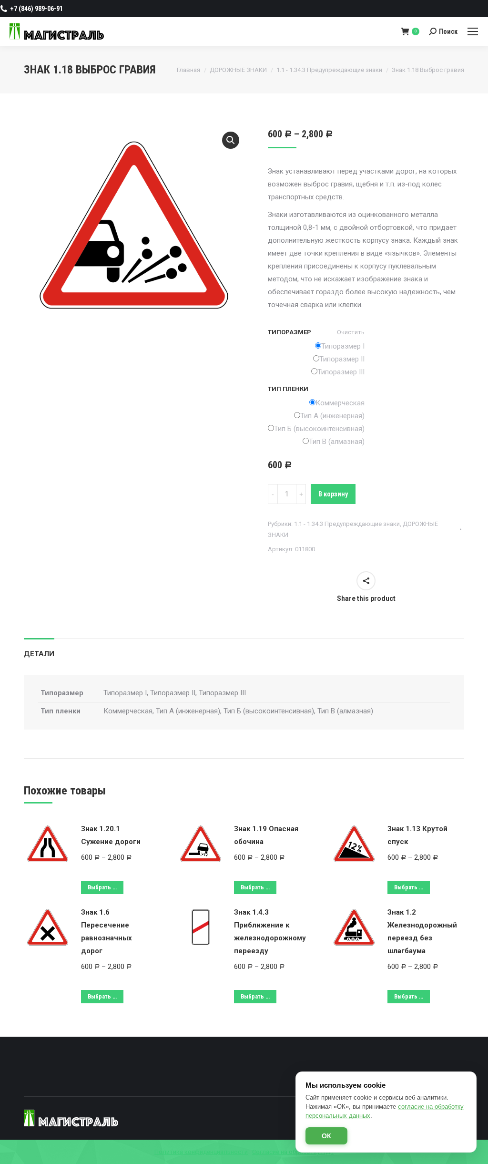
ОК (326, 1136)
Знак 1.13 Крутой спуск (417, 835)
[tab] (39, 649)
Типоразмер (289, 332)
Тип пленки (288, 388)
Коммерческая (340, 403)
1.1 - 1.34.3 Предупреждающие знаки (347, 523)
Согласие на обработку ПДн (293, 1151)
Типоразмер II (342, 359)
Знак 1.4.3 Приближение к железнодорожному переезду (270, 931)
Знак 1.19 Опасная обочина (266, 835)
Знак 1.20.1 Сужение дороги (111, 835)
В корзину (333, 494)
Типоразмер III (341, 372)
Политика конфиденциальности (201, 1151)
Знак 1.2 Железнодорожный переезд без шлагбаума (422, 931)
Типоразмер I (343, 346)
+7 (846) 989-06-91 (36, 8)
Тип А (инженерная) (332, 416)
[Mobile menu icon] (472, 31)
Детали (39, 653)
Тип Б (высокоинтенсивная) (319, 428)
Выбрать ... (102, 887)
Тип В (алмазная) (337, 441)
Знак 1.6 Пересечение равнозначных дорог (106, 931)
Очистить (351, 332)
